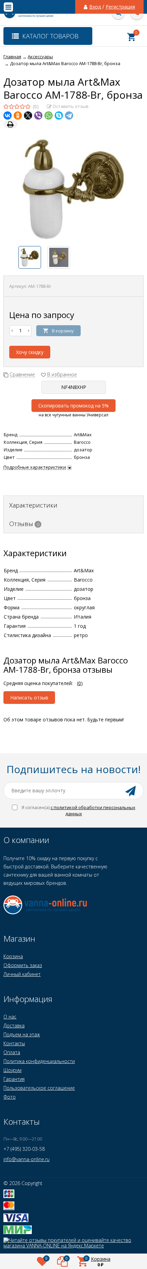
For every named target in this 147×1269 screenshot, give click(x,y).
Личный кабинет (22, 974)
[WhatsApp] (48, 115)
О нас (9, 1016)
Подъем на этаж (21, 1034)
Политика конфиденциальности (39, 1061)
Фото (9, 1097)
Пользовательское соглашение (39, 1088)
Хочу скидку (29, 352)
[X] (28, 115)
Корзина (13, 956)
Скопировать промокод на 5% (73, 405)
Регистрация (120, 7)
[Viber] (38, 115)
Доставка (14, 1025)
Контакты (14, 1043)
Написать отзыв (29, 697)
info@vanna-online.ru (26, 1159)
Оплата (11, 1052)
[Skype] (59, 115)
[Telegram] (69, 115)
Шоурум (12, 1070)
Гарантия (14, 1079)
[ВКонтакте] (7, 115)
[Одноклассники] (18, 115)
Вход (95, 7)
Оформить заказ (22, 965)
